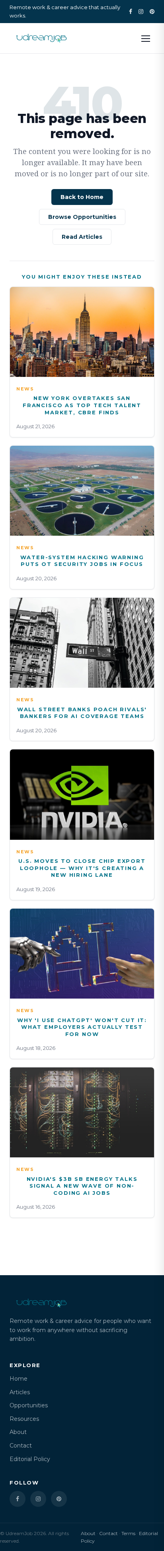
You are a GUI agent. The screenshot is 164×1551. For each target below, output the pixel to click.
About (18, 1432)
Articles (20, 1392)
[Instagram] (141, 11)
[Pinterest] (152, 11)
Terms (128, 1533)
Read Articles (82, 236)
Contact (21, 1445)
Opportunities (29, 1405)
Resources (24, 1418)
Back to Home (82, 197)
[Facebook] (130, 11)
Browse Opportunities (82, 216)
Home (18, 1378)
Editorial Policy (30, 1459)
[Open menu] (145, 38)
